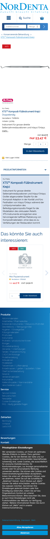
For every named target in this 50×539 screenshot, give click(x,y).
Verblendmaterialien (10, 377)
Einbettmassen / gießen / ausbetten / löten (21, 368)
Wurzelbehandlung (10, 346)
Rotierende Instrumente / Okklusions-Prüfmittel (23, 324)
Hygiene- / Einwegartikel (13, 329)
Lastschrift (6, 426)
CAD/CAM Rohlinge (11, 354)
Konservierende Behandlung (16, 34)
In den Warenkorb (35, 151)
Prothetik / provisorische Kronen (16, 341)
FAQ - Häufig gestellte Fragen (15, 404)
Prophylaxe (7, 335)
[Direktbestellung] (44, 27)
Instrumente (7, 338)
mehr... (5, 131)
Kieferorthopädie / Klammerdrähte (17, 382)
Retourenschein (9, 396)
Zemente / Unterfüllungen (13, 349)
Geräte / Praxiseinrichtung (13, 352)
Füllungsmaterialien (10, 332)
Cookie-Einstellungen (11, 401)
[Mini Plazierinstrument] (25, 261)
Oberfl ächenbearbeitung (13, 371)
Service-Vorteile (9, 393)
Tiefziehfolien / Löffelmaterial (15, 366)
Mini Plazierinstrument (19, 277)
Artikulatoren (7, 360)
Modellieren (7, 363)
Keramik (5, 374)
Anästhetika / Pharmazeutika (14, 321)
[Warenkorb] (41, 18)
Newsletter (7, 399)
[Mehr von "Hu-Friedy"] (7, 101)
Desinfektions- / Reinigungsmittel (17, 327)
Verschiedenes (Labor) (12, 385)
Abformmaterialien (10, 318)
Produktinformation (14, 170)
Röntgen (5, 343)
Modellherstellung (10, 357)
